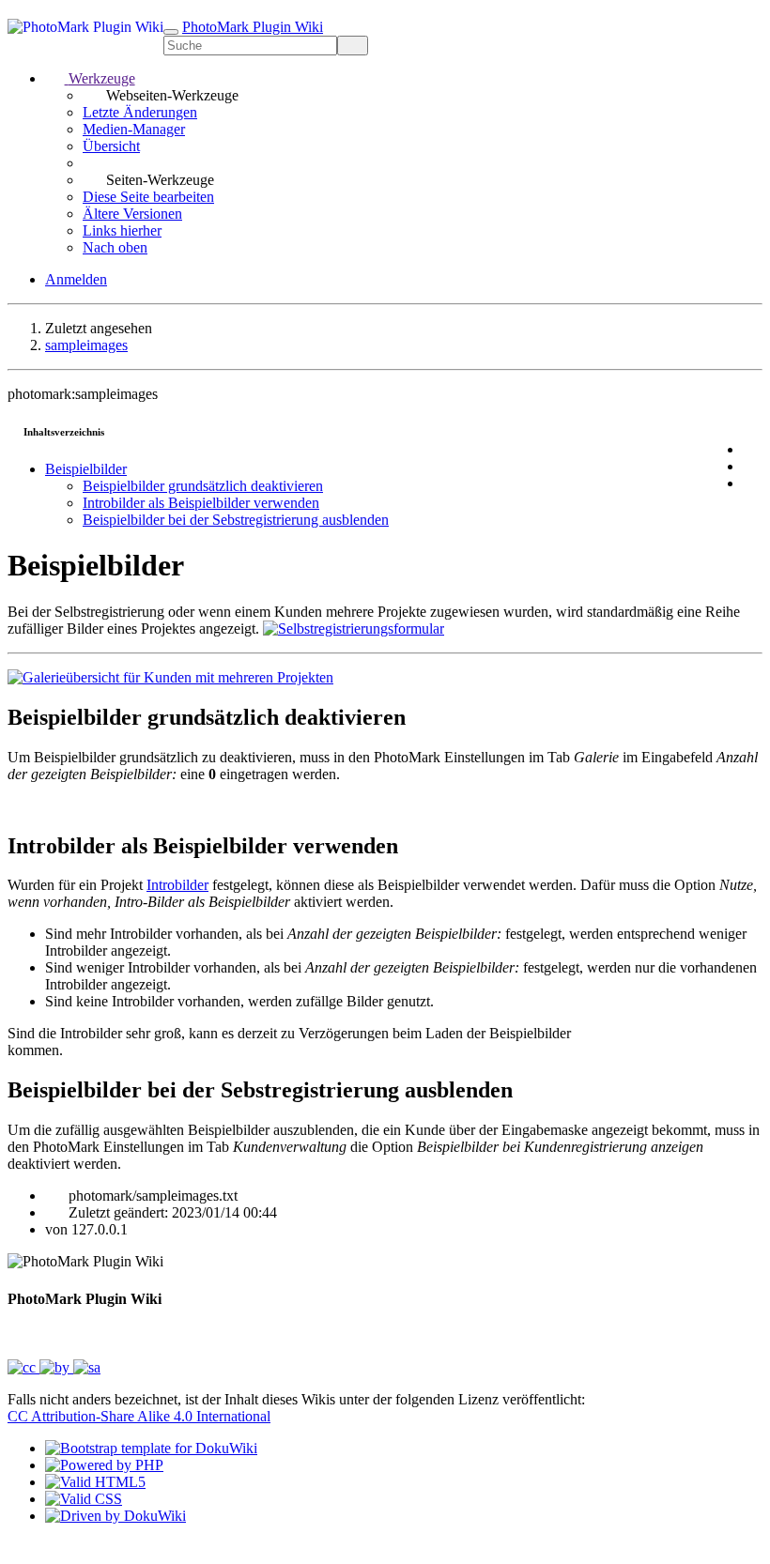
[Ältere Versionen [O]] (752, 466)
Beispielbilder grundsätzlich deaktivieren (203, 486)
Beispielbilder (86, 469)
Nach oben (115, 247)
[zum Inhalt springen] (18, 1548)
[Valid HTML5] (95, 1482)
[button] (90, 78)
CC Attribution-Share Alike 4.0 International (139, 1416)
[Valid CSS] (83, 1499)
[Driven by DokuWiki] (115, 1516)
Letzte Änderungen (140, 112)
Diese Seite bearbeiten (148, 197)
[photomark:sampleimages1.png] (170, 677)
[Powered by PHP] (104, 1465)
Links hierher (122, 230)
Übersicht (111, 146)
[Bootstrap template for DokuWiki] (151, 1448)
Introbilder (177, 885)
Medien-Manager (134, 129)
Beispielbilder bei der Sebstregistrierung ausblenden (236, 520)
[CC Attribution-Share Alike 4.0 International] (54, 1367)
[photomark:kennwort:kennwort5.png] (353, 628)
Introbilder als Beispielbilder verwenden (201, 503)
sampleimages (86, 345)
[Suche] (352, 45)
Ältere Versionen (132, 214)
